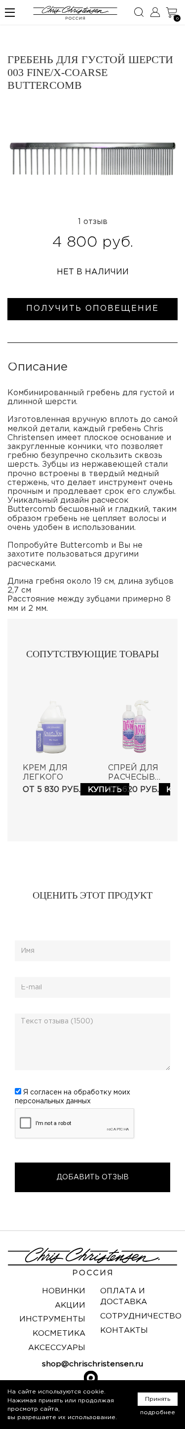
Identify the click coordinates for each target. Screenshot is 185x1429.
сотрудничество (141, 1316)
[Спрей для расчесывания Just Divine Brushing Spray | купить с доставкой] (135, 726)
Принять (157, 1399)
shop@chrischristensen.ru (92, 1364)
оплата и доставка (123, 1296)
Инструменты (52, 1319)
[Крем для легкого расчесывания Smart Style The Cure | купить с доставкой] (50, 726)
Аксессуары (56, 1348)
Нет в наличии (93, 272)
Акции (70, 1305)
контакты (124, 1330)
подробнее (157, 1412)
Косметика (59, 1333)
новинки (63, 1291)
